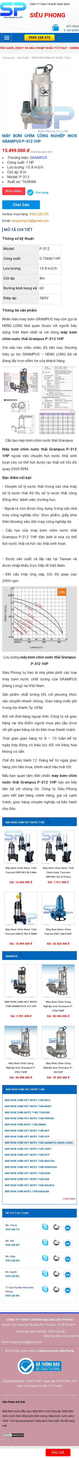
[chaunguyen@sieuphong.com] (56, 1257)
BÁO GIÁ (58, 1452)
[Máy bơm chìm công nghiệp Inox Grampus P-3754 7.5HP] (21, 1042)
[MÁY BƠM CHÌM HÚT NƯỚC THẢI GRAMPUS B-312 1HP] (21, 980)
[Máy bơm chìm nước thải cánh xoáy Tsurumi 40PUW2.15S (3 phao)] (58, 846)
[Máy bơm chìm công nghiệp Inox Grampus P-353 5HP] (58, 1042)
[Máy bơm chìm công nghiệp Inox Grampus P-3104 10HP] (58, 980)
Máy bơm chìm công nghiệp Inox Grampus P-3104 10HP (58, 1006)
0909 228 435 (12, 1296)
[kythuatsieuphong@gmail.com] (56, 1289)
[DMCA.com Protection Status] (13, 1434)
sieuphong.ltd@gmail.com (30, 221)
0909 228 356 (12, 1276)
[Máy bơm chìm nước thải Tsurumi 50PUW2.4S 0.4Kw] (21, 846)
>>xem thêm (69, 1198)
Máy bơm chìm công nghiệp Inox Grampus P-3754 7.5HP (21, 1068)
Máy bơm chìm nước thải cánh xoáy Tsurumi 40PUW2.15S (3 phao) (58, 872)
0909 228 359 (12, 1245)
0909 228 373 (39, 37)
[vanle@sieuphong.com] (56, 1242)
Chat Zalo (21, 205)
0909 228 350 (12, 1260)
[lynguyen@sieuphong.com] (56, 1226)
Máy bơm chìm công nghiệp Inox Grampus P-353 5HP (58, 1068)
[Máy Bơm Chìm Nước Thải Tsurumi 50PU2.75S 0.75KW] (21, 908)
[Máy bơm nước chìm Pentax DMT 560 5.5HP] (58, 908)
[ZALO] (68, 1228)
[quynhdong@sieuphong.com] (56, 1273)
